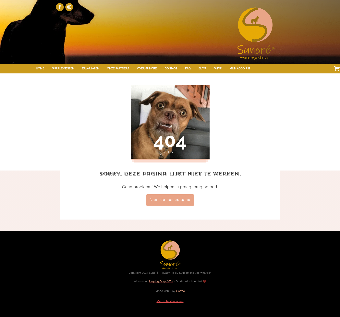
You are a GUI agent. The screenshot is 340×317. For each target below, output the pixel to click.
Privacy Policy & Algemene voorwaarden (186, 273)
